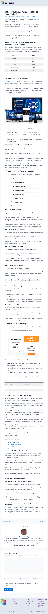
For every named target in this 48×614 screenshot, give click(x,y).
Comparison (29, 601)
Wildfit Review (10, 446)
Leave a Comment (9, 16)
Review (28, 599)
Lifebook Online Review (13, 442)
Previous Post (5, 521)
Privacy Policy (42, 599)
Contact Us (16, 603)
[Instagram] (13, 611)
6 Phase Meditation (9, 81)
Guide (27, 605)
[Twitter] (11, 611)
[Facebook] (9, 611)
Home (14, 599)
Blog (14, 601)
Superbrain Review (12, 448)
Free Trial (28, 603)
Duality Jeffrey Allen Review (14, 444)
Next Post (43, 521)
